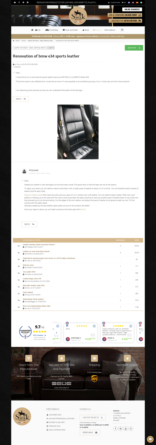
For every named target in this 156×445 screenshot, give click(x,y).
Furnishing (53, 30)
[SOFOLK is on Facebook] (115, 428)
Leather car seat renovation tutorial (36, 251)
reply (19, 99)
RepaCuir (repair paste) (33, 195)
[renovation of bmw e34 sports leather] (78, 132)
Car (39, 30)
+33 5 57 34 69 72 (91, 417)
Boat (87, 30)
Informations (109, 30)
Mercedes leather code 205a (34, 285)
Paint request (28, 292)
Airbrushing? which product (33, 299)
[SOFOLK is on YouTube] (125, 428)
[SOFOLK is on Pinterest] (120, 428)
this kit (83, 209)
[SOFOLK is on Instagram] (131, 428)
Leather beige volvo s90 (32, 279)
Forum (98, 30)
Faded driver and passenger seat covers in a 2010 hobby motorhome (49, 258)
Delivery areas (28, 265)
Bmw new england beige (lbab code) (36, 306)
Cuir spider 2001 (29, 272)
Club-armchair (71, 30)
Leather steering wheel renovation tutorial (38, 245)
